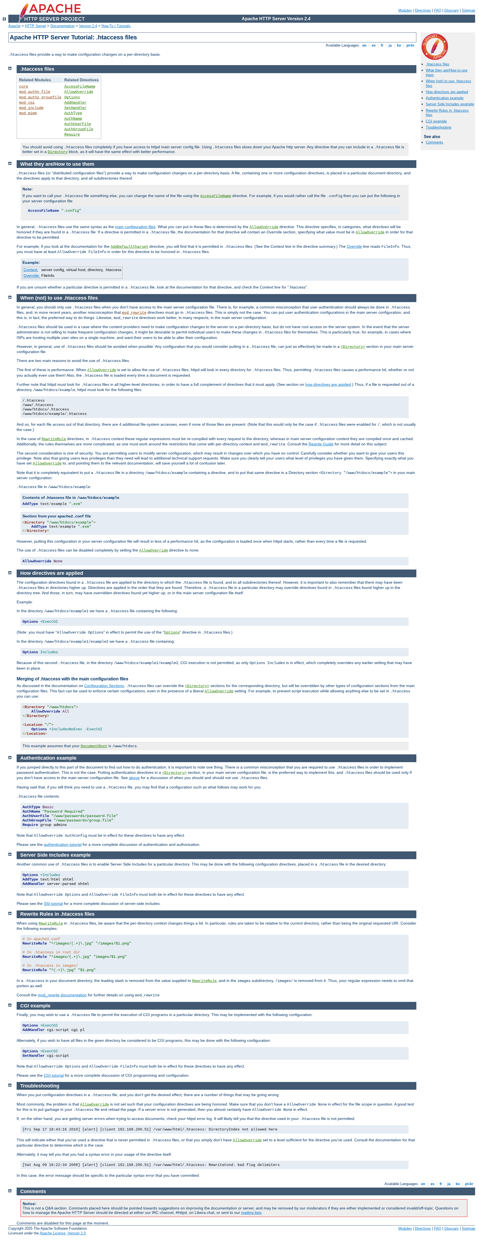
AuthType (73, 113)
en (364, 45)
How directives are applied (447, 92)
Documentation (62, 26)
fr (382, 45)
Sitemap (468, 10)
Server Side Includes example (450, 104)
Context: (31, 269)
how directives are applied (328, 384)
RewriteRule (54, 439)
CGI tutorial (54, 1075)
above (134, 777)
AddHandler (75, 102)
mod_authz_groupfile (40, 97)
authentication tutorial (62, 844)
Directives (423, 10)
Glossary (451, 10)
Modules (405, 10)
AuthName (73, 118)
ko (399, 45)
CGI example (436, 121)
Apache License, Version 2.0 (63, 1233)
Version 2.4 (88, 26)
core (23, 86)
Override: (32, 275)
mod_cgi (27, 102)
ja (390, 45)
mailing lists (251, 1212)
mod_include (31, 108)
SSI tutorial (53, 903)
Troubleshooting (438, 127)
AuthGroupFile (78, 129)
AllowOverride (78, 92)
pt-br (410, 45)
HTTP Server (35, 26)
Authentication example (444, 98)
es (374, 45)
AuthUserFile (77, 124)
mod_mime (28, 113)
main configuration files (135, 226)
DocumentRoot (94, 746)
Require (72, 134)
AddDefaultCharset (129, 246)
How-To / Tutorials (116, 26)
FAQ (437, 10)
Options (72, 97)
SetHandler (75, 108)
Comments (434, 142)
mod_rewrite (134, 312)
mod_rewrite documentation (62, 995)
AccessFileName (79, 86)
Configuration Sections (104, 685)
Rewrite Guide (321, 444)
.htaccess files (437, 64)
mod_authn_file (34, 92)
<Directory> (353, 346)
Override (354, 246)
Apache (14, 26)
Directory (58, 152)
